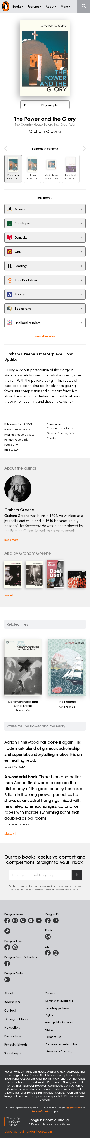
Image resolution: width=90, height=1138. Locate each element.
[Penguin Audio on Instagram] (7, 979)
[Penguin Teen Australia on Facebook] (7, 947)
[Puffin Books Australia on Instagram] (48, 937)
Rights (49, 1015)
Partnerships (12, 1036)
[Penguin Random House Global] (16, 1121)
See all (8, 595)
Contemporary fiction (60, 428)
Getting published (16, 1019)
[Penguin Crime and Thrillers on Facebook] (7, 963)
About (8, 993)
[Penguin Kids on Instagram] (56, 920)
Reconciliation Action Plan (61, 1044)
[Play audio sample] (25, 105)
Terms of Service (41, 1111)
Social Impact (14, 1053)
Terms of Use (51, 889)
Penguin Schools (15, 1044)
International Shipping (58, 1051)
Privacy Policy (71, 889)
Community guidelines (59, 1001)
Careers (50, 993)
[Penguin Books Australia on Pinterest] (23, 920)
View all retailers (45, 336)
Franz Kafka (23, 710)
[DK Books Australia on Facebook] (48, 953)
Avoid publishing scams (60, 1022)
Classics (51, 438)
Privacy (49, 1029)
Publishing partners (57, 1008)
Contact (10, 1010)
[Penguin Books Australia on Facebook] (7, 920)
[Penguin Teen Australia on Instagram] (15, 947)
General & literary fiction (61, 433)
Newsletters (12, 1027)
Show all (10, 833)
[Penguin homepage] (5, 6)
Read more (11, 539)
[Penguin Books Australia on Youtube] (31, 920)
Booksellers (12, 1002)
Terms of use (53, 1037)
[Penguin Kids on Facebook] (48, 920)
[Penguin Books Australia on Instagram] (15, 920)
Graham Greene (45, 131)
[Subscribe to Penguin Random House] (77, 875)
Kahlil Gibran (67, 706)
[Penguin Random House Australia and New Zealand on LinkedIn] (39, 920)
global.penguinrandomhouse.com (28, 1131)
